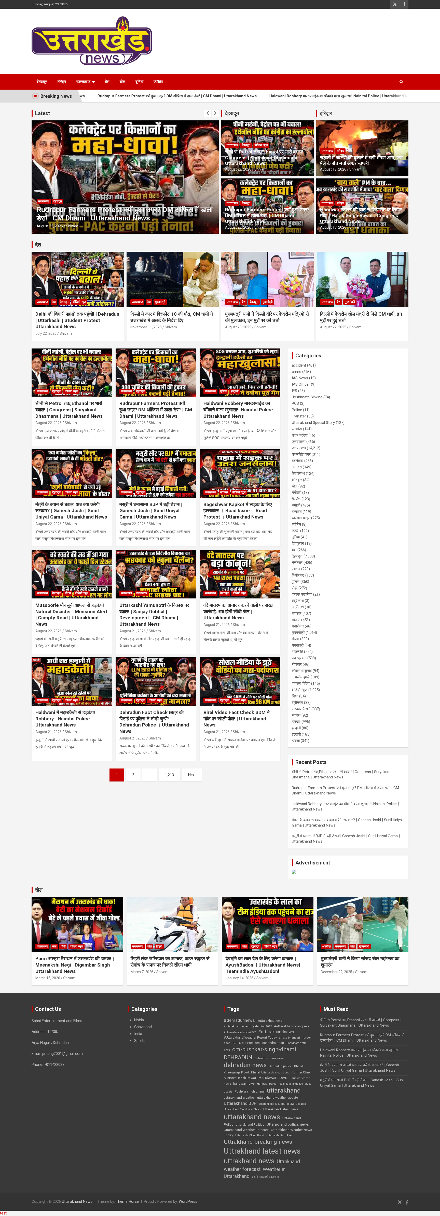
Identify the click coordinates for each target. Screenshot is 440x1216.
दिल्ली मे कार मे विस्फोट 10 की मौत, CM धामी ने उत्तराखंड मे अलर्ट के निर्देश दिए (171, 317)
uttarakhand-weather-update (277, 1097)
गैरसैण (296, 499)
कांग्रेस (297, 467)
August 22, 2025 (333, 327)
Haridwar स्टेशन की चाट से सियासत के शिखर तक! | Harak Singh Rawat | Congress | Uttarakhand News (361, 215)
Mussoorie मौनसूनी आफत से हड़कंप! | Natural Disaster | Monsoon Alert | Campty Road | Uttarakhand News (71, 614)
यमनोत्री (298, 645)
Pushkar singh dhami (250, 1091)
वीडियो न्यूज (261, 145)
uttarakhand (284, 1090)
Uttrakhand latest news (262, 1151)
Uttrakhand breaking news (258, 1141)
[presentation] (207, 113)
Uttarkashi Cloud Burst (249, 1135)
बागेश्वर (224, 492)
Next (192, 775)
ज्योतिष (158, 81)
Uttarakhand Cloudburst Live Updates (282, 1104)
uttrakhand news (249, 1161)
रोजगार (297, 664)
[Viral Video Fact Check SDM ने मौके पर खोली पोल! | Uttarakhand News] (239, 681)
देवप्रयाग (298, 543)
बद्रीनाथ (298, 600)
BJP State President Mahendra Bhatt (258, 1043)
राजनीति (297, 651)
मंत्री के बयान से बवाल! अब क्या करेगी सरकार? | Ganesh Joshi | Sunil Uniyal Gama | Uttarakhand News (71, 510)
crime (296, 371)
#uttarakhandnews (276, 1031)
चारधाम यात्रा (301, 518)
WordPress (188, 1201)
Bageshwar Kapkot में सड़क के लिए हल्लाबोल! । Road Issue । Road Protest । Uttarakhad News (237, 510)
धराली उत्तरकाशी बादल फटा (265, 1177)
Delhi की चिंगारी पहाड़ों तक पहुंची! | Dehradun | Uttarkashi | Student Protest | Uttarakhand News (77, 320)
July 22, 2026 (46, 333)
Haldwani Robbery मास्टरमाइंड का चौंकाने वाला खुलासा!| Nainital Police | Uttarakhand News (281, 96)
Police (297, 410)
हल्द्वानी (68, 201)
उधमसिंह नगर (301, 454)
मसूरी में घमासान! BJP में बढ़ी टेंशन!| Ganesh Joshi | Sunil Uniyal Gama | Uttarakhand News (150, 510)
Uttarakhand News (77, 1201)
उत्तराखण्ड (83, 81)
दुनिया (139, 81)
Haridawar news (272, 1077)
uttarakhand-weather (239, 1097)
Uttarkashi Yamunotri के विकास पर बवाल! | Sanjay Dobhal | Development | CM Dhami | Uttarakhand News (154, 614)
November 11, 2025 (146, 327)
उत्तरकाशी (126, 593)
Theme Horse (127, 1201)
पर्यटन (296, 569)
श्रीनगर (297, 702)
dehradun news (245, 1065)
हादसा (296, 740)
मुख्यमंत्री (160, 302)
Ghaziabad (143, 1027)
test (3, 1213)
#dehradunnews (239, 1020)
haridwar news (244, 1083)
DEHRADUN (238, 1057)
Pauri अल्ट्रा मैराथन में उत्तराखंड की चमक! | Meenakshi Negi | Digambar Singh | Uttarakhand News (74, 965)
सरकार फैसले (301, 709)
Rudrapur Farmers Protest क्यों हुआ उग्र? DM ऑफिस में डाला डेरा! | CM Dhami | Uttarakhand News (116, 96)
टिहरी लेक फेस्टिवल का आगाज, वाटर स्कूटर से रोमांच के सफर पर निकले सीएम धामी (170, 962)
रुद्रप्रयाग (299, 658)
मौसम (68, 593)
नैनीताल (297, 562)
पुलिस (56, 201)
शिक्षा (295, 696)
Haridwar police (267, 1083)
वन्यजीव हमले (301, 677)
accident (299, 365)
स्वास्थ (296, 715)
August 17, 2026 (333, 227)
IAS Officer (301, 384)
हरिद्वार (62, 81)
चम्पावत (296, 511)
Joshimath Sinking (307, 397)
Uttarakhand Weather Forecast (246, 1130)
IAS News (300, 378)
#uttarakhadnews (269, 1021)
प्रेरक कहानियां (302, 594)
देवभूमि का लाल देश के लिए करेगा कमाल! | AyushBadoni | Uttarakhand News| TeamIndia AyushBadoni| (263, 965)
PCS (295, 403)
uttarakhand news (252, 1117)
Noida (139, 1020)
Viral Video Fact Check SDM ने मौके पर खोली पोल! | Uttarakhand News (236, 718)
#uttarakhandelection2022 (240, 1032)
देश (107, 81)
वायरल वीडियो (301, 683)
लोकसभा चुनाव (302, 670)
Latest (42, 113)
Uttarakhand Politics (250, 1124)
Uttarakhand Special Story (313, 422)
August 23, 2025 (238, 327)
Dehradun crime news (269, 1058)
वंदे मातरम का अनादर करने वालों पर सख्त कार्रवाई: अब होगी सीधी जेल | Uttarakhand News (238, 611)
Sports (139, 1040)
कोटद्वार (297, 480)
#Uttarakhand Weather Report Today (250, 1037)
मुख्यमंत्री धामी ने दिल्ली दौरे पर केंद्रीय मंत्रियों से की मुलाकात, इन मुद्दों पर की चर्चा (267, 317)
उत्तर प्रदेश (300, 435)
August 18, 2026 (333, 169)
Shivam (72, 226)
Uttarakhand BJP (240, 1103)
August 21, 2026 (132, 631)
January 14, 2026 (239, 978)
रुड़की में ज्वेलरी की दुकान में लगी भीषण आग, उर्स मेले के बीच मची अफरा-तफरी (361, 160)
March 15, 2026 (47, 978)
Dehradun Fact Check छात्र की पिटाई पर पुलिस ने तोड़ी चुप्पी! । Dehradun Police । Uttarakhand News (154, 721)
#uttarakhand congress (291, 1026)
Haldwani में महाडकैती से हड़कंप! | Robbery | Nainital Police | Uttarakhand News (66, 718)
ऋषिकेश (297, 460)
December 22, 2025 (336, 972)
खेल (122, 81)
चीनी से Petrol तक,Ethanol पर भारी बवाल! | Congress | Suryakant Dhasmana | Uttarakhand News (265, 157)
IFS (294, 390)
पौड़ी (294, 588)
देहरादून (42, 81)
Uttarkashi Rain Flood (279, 1135)
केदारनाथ (298, 473)
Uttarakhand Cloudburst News (242, 1109)
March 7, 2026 (142, 972)
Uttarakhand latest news (280, 1109)
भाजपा (296, 620)
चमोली (296, 505)
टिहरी (295, 530)
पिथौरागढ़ (298, 575)
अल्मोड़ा (297, 429)
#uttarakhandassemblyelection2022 (248, 1026)
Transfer (299, 416)
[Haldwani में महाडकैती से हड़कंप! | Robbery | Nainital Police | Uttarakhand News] (71, 681)
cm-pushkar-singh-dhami (264, 1049)
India (138, 1033)
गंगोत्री (296, 492)
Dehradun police (280, 1066)
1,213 (169, 775)
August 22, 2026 (50, 226)
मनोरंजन (298, 626)
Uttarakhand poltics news (288, 1124)
